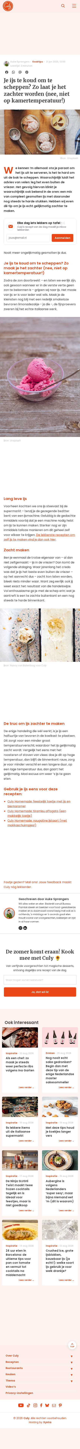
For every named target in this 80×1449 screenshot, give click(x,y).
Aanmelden (62, 238)
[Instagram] (20, 928)
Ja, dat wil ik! (40, 992)
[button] (68, 1356)
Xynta (47, 1422)
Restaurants (14, 1368)
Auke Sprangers (19, 61)
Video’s (11, 1387)
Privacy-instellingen (19, 1393)
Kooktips (37, 61)
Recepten (12, 1362)
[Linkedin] (25, 928)
